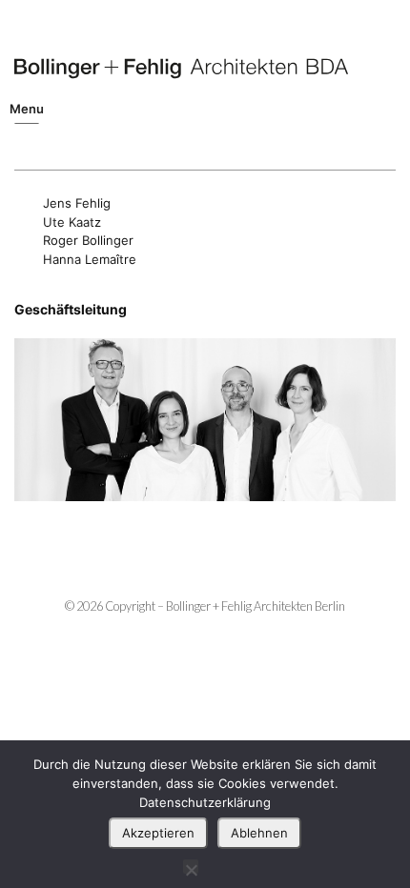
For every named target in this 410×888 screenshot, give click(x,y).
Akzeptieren (158, 832)
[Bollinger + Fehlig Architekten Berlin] (181, 68)
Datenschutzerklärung (205, 802)
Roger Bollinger (88, 240)
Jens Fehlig (77, 203)
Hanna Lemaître (89, 259)
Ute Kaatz (72, 222)
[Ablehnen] (190, 866)
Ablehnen (259, 832)
